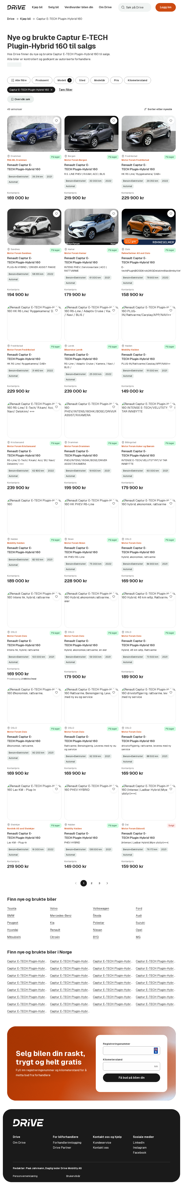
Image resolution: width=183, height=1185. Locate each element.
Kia (52, 922)
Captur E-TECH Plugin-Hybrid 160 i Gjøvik (78, 997)
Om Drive (105, 7)
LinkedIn (138, 1142)
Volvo (54, 908)
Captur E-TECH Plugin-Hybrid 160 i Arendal (79, 982)
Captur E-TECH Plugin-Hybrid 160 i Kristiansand (39, 968)
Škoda (97, 915)
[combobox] (134, 7)
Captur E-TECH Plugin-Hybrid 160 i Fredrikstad (81, 968)
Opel (139, 930)
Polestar (98, 922)
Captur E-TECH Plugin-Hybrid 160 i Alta (76, 1011)
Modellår (99, 80)
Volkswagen (101, 908)
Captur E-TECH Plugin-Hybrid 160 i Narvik (121, 1004)
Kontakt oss (101, 1147)
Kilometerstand (137, 80)
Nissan (97, 930)
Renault (55, 930)
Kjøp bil (37, 7)
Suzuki (140, 922)
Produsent (42, 80)
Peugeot (12, 922)
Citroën (55, 937)
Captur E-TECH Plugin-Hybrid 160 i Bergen (79, 961)
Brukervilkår (73, 1176)
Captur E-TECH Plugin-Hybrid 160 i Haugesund (38, 1011)
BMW (10, 915)
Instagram (140, 1147)
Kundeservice (102, 1142)
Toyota (11, 908)
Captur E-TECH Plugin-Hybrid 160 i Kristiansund (39, 1004)
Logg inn (165, 7)
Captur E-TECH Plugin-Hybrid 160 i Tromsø (36, 975)
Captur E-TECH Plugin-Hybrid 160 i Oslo (34, 961)
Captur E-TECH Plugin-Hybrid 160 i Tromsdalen (82, 1004)
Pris (116, 80)
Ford (139, 908)
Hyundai (12, 930)
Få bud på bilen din (132, 1077)
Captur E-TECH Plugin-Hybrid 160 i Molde (121, 990)
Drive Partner (62, 1147)
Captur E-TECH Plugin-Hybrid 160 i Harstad (36, 997)
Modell (64, 80)
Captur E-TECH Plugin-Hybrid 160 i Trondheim (124, 961)
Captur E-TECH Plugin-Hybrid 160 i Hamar (121, 982)
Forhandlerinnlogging (67, 1142)
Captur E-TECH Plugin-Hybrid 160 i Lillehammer (82, 990)
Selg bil (53, 7)
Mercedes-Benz (60, 915)
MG (138, 937)
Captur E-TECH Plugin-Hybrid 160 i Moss (120, 975)
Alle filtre (21, 80)
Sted (82, 80)
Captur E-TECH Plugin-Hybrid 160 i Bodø (34, 982)
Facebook (139, 1152)
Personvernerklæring (25, 1176)
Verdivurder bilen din (79, 7)
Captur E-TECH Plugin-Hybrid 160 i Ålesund (79, 975)
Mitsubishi (14, 937)
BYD (96, 937)
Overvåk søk (22, 99)
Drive (10, 19)
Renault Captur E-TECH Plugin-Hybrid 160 (23, 167)
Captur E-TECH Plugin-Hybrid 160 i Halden (36, 990)
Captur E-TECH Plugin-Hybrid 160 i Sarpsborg (124, 997)
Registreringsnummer (116, 1043)
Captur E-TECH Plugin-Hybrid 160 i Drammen (123, 968)
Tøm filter (66, 89)
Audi (139, 915)
